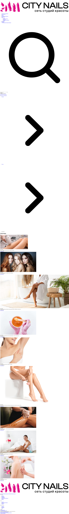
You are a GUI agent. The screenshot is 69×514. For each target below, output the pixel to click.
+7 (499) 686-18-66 (4, 22)
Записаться (5, 94)
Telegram (7, 22)
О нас (2, 17)
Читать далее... (2, 251)
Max (3, 94)
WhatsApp (10, 22)
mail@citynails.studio (4, 510)
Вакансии (4, 19)
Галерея (4, 20)
